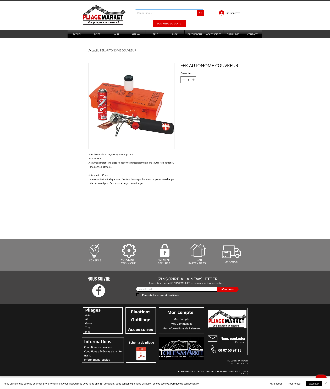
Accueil (93, 50)
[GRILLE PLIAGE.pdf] (141, 354)
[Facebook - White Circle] (98, 290)
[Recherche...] (200, 13)
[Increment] (193, 80)
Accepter (314, 383)
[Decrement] (183, 80)
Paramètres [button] (276, 383)
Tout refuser (294, 383)
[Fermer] (326, 383)
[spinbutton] (188, 80)
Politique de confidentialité (184, 383)
